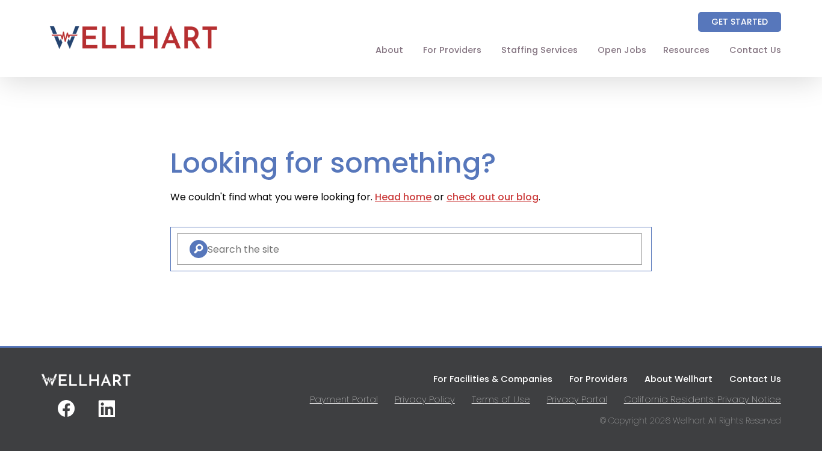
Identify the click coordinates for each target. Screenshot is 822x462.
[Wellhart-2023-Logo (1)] (133, 53)
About (389, 50)
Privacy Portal (577, 399)
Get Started (739, 22)
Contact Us (755, 50)
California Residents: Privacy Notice (702, 399)
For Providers (452, 50)
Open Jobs (622, 50)
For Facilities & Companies (492, 379)
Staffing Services (539, 50)
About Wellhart (678, 379)
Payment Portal (344, 399)
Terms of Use (501, 399)
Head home (403, 197)
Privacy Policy (425, 399)
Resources (686, 50)
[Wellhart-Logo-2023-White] (86, 385)
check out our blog (493, 197)
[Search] (199, 249)
